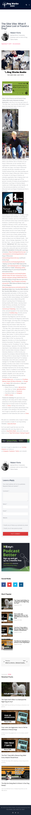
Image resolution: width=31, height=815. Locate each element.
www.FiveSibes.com (7, 379)
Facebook (12, 451)
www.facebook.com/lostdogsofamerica (13, 254)
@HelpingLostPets (20, 267)
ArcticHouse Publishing (9, 309)
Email (5, 511)
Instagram (6, 451)
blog (13, 313)
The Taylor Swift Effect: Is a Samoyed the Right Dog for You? (21, 602)
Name (5, 504)
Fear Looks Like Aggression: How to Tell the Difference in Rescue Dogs (21, 616)
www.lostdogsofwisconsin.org (10, 258)
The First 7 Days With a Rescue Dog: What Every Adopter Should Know (21, 629)
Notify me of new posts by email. (13, 528)
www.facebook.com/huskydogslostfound (13, 262)
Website (5, 517)
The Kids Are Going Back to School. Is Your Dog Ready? (22, 641)
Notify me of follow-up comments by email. (16, 525)
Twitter (8, 383)
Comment (6, 491)
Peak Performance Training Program (19, 433)
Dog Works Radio (11, 431)
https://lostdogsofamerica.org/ (17, 252)
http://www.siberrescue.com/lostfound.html (14, 287)
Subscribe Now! (11, 423)
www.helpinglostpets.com (14, 265)
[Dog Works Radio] (10, 4)
